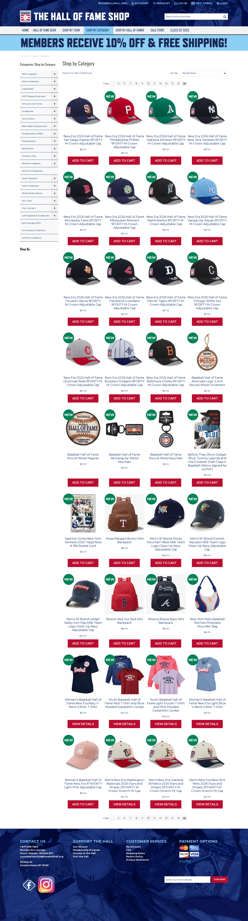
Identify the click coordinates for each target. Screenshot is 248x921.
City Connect (29, 208)
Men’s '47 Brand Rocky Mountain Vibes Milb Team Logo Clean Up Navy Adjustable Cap (166, 544)
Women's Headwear (32, 170)
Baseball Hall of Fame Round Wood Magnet (83, 456)
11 (154, 83)
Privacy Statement (137, 859)
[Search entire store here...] (225, 16)
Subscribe (219, 879)
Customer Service (146, 841)
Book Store (27, 148)
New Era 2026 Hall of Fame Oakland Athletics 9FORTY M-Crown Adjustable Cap (166, 140)
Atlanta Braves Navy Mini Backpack (166, 620)
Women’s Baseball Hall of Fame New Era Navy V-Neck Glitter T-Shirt (83, 703)
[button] (54, 74)
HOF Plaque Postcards (33, 96)
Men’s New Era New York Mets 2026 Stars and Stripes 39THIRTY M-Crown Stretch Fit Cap (207, 785)
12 (160, 83)
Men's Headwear (30, 81)
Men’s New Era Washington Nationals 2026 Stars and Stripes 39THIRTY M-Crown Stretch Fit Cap (124, 785)
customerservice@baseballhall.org (41, 856)
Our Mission (80, 846)
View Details (83, 724)
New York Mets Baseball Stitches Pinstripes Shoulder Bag (207, 622)
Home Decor (28, 118)
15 (178, 83)
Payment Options (198, 841)
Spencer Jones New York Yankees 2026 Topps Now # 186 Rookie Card (83, 542)
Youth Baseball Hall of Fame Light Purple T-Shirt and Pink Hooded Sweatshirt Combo (166, 705)
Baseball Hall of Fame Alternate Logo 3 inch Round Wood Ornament (207, 381)
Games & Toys (29, 156)
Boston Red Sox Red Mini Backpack (124, 620)
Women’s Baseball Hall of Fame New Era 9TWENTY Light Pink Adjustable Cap (83, 783)
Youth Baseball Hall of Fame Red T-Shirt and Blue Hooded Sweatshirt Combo (124, 703)
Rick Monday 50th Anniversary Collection (33, 227)
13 (166, 83)
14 (172, 83)
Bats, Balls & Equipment (34, 126)
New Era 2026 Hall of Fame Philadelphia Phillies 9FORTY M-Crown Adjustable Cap (124, 142)
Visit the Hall (81, 856)
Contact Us (33, 841)
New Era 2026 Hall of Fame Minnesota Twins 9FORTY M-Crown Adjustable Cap (83, 220)
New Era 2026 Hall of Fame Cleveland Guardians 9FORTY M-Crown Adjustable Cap (124, 303)
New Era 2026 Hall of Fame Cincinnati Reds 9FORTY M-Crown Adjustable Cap (83, 381)
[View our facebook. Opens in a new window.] (29, 885)
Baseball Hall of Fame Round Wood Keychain (166, 456)
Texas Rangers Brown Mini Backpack (124, 540)
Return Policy (134, 856)
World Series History (32, 193)
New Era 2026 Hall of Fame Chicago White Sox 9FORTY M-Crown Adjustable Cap (207, 303)
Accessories (27, 111)
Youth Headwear (30, 185)
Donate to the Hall (84, 853)
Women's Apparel (31, 163)
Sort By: (174, 73)
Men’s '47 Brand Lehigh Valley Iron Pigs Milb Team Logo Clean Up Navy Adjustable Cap (83, 624)
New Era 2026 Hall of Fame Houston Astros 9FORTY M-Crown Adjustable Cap (83, 301)
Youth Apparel (29, 178)
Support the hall (93, 841)
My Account (133, 846)
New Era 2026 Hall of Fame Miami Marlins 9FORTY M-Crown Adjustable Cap (166, 220)
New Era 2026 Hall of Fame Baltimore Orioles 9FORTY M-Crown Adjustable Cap (166, 381)
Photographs (29, 141)
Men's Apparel (29, 74)
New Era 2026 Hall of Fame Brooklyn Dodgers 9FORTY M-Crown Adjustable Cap (124, 381)
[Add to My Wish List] (93, 127)
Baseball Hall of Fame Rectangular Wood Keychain (124, 458)
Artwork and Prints (32, 103)
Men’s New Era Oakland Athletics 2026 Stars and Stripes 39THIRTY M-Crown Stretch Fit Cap (165, 785)
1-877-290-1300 (29, 846)
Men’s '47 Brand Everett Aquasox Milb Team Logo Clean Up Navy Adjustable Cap (207, 544)
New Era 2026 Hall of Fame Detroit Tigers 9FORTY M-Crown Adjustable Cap (166, 301)
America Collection (32, 237)
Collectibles (27, 88)
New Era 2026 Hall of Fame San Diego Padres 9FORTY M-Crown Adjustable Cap (83, 140)
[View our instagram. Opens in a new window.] (46, 884)
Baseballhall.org (112, 3)
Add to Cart (83, 160)
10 (148, 83)
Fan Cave (27, 200)
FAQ (128, 850)
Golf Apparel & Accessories (35, 215)
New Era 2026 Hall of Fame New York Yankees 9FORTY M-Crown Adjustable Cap (207, 140)
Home (25, 30)
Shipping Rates (135, 853)
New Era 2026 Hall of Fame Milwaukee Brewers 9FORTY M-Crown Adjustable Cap (124, 222)
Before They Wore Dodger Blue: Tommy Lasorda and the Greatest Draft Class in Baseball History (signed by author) (207, 462)
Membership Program (86, 850)
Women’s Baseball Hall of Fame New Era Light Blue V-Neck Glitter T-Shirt (207, 703)
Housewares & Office (32, 133)
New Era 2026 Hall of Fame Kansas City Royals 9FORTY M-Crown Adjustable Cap (207, 220)
